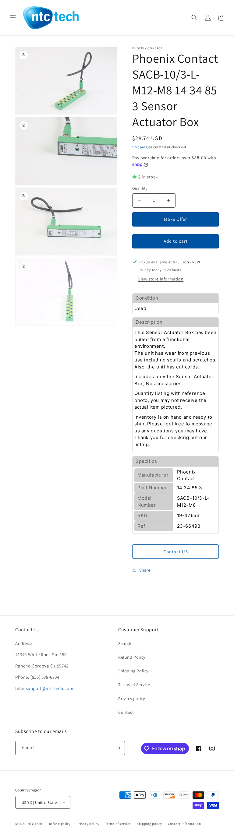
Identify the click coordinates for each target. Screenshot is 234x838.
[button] (13, 17)
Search (125, 643)
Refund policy (60, 824)
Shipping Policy (133, 671)
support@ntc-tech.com (49, 688)
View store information (160, 279)
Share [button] (145, 570)
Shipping (140, 147)
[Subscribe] (118, 748)
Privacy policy (131, 698)
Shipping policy (149, 824)
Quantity (139, 188)
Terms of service (118, 824)
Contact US (175, 552)
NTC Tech (35, 824)
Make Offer (175, 219)
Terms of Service (134, 684)
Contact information (184, 824)
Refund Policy (131, 657)
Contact (126, 712)
